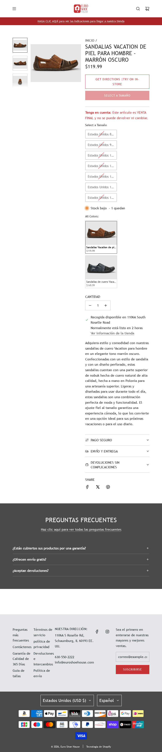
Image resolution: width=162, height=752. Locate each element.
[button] (34, 63)
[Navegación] (14, 8)
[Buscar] (138, 8)
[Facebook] (97, 631)
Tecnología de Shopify (98, 747)
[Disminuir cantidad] (90, 305)
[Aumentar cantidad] (105, 305)
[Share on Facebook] (87, 487)
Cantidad (92, 296)
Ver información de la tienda (112, 333)
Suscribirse (132, 669)
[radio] (101, 134)
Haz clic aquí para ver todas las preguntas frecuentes (81, 529)
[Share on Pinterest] (108, 487)
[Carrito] (147, 8)
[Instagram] (107, 631)
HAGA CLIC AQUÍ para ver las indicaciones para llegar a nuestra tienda (81, 21)
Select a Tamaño (96, 125)
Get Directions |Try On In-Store (117, 81)
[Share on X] (97, 487)
